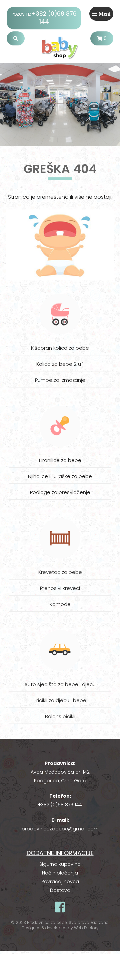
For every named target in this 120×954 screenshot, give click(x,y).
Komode (60, 604)
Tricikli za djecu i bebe (60, 700)
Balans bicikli (60, 716)
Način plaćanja (60, 872)
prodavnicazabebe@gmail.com (60, 828)
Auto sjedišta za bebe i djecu (60, 684)
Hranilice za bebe (60, 460)
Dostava (60, 890)
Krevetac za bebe (60, 572)
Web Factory (86, 928)
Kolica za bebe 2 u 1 (60, 363)
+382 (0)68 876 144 (60, 804)
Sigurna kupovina (60, 864)
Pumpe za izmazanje (60, 379)
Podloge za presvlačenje (60, 492)
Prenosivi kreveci (60, 588)
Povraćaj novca (60, 881)
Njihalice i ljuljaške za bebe (60, 476)
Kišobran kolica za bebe (60, 347)
